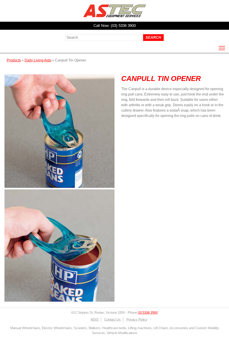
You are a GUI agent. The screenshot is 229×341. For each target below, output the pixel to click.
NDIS (95, 319)
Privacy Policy (136, 319)
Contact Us (112, 319)
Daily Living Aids (38, 60)
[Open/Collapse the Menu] (222, 48)
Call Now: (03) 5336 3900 (114, 25)
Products (14, 60)
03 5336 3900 (148, 312)
